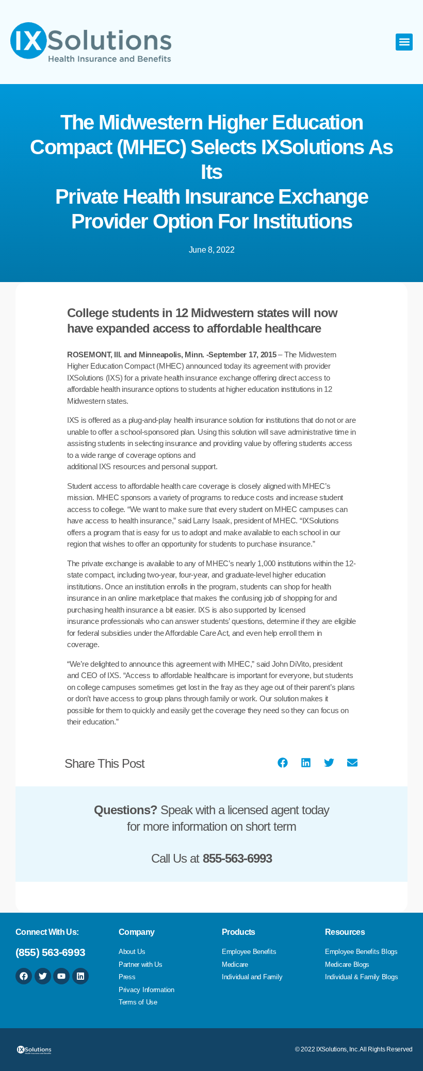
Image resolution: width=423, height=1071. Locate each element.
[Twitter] (43, 976)
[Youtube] (61, 976)
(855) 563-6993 (50, 952)
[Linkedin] (80, 976)
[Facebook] (23, 976)
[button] (404, 42)
